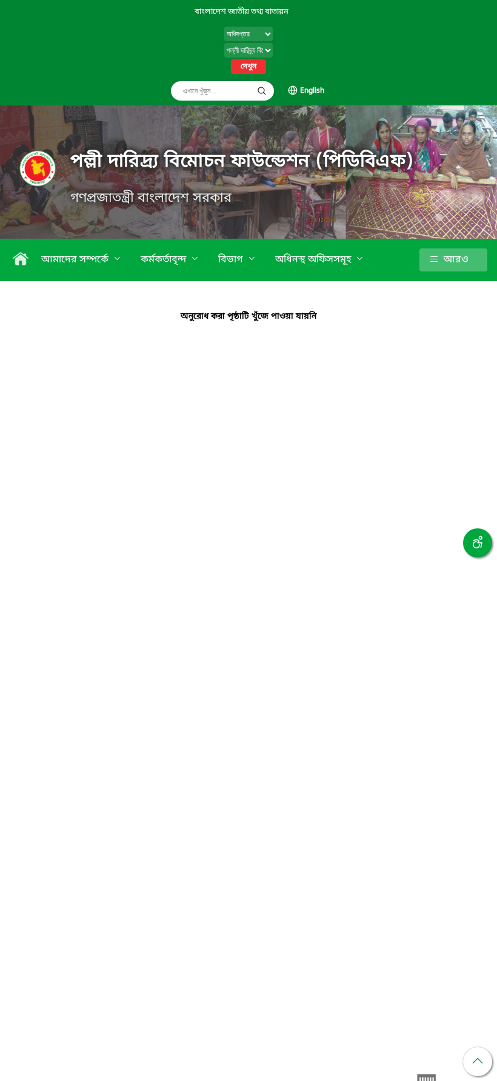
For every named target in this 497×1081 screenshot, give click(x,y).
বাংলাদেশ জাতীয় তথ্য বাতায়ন (242, 12)
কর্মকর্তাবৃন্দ (164, 260)
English (312, 91)
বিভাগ (231, 260)
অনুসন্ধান (262, 91)
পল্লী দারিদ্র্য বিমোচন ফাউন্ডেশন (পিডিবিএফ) (242, 162)
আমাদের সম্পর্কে (76, 260)
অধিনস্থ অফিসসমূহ (314, 260)
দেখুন (248, 67)
